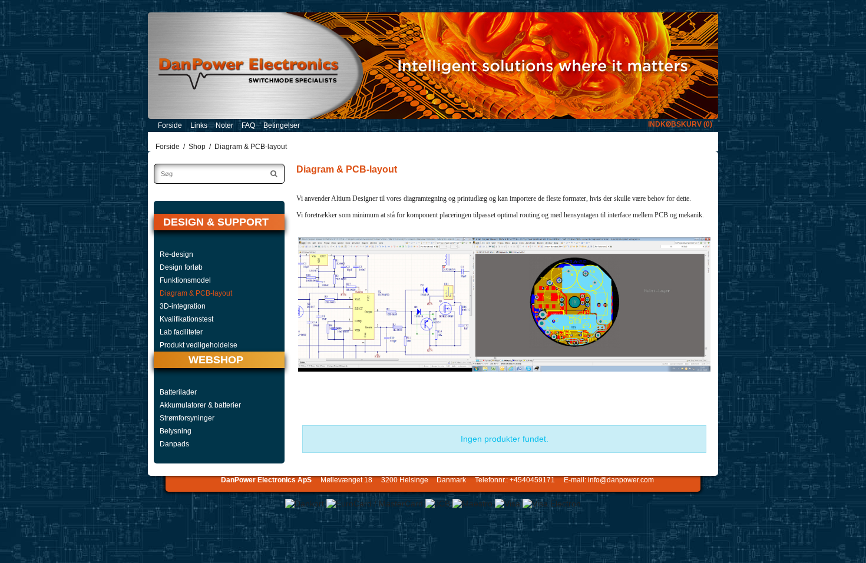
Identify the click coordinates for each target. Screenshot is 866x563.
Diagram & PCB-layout (196, 293)
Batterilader (178, 392)
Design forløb (181, 267)
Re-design (176, 254)
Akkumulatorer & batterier (200, 405)
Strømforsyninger (187, 418)
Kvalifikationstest (186, 319)
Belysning (175, 431)
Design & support (216, 222)
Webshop (216, 360)
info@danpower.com (621, 480)
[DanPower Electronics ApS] (433, 65)
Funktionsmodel (185, 280)
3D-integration (183, 306)
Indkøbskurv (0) (680, 124)
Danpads (174, 444)
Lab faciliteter (181, 332)
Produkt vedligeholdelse (198, 345)
